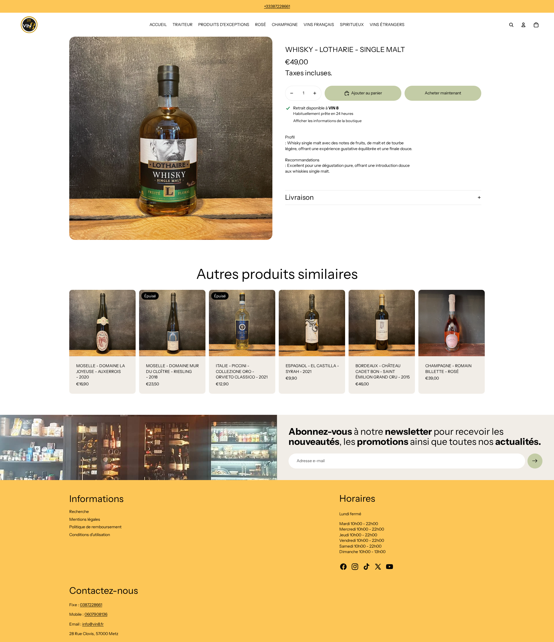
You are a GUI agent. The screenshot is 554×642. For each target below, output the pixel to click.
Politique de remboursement (95, 526)
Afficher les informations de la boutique (327, 120)
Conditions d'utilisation (89, 534)
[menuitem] (158, 24)
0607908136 (96, 614)
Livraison (299, 197)
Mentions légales (84, 519)
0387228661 (91, 604)
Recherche (79, 511)
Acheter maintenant (443, 93)
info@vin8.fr (93, 624)
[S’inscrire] (534, 461)
